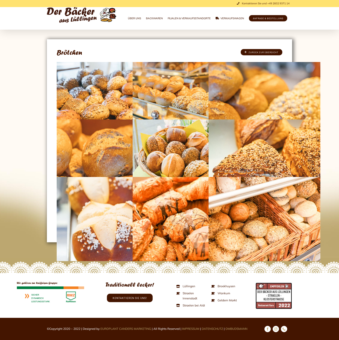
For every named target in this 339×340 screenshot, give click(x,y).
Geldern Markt (227, 300)
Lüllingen (189, 286)
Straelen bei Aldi (194, 305)
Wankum (224, 293)
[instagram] (276, 329)
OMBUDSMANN (236, 329)
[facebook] (267, 329)
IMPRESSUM (190, 329)
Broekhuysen (226, 286)
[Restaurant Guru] (274, 283)
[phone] (284, 329)
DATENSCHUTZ (212, 329)
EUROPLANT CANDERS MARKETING (125, 329)
